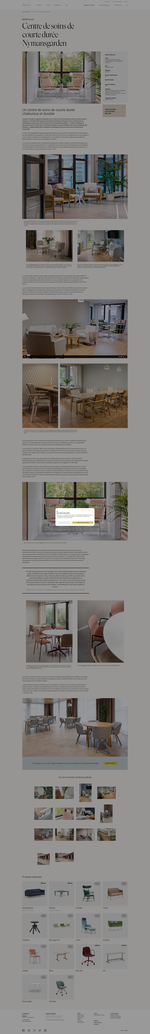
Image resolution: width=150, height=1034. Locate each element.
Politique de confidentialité (87, 510)
